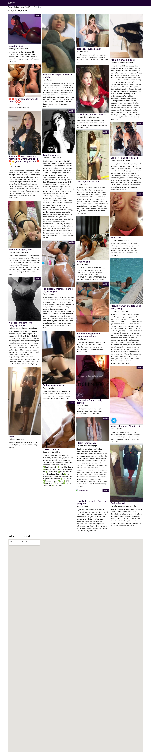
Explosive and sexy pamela (124, 158)
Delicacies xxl (118, 503)
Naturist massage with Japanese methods (88, 335)
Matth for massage (86, 443)
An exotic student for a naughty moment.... (20, 324)
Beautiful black (16, 46)
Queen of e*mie (51, 449)
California (29, 7)
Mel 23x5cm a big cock (123, 60)
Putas (10, 7)
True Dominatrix (51, 155)
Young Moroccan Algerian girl (126, 426)
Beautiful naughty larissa (21, 249)
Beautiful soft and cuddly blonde (90, 401)
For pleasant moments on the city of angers (58, 290)
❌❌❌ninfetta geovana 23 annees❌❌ (23, 100)
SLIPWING (11, 3)
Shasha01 (116, 237)
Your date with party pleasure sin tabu (58, 75)
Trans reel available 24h (89, 49)
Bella (11, 436)
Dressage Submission (88, 181)
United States (19, 7)
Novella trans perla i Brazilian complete (92, 502)
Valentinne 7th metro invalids (92, 114)
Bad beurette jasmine (54, 385)
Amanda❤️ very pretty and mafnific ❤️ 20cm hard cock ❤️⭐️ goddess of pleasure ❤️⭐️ (24, 160)
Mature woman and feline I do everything (126, 307)
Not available (83, 261)
